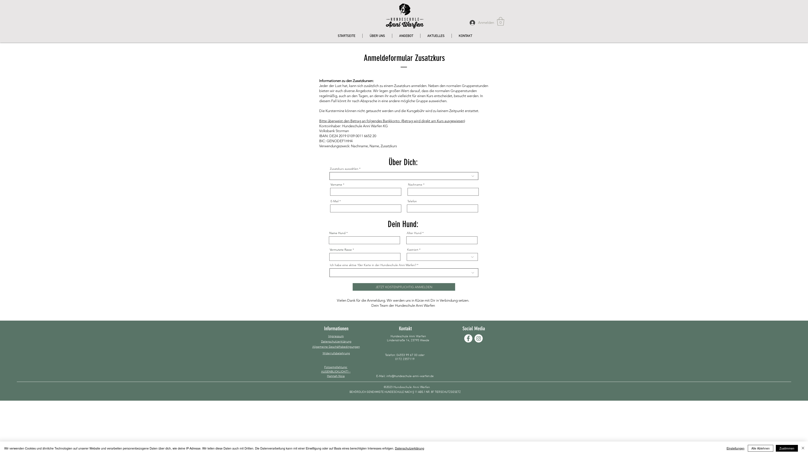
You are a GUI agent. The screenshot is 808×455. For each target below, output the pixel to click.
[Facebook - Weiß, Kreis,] (468, 338)
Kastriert (412, 249)
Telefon (412, 201)
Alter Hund (414, 233)
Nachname (415, 184)
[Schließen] (802, 448)
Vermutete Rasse (341, 249)
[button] (500, 21)
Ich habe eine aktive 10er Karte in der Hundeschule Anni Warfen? (373, 265)
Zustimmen (786, 448)
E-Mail (335, 201)
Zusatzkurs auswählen (344, 168)
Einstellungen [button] (735, 448)
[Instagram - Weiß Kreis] (478, 338)
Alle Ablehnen (760, 448)
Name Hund (337, 233)
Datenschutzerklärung (409, 448)
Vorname (336, 184)
